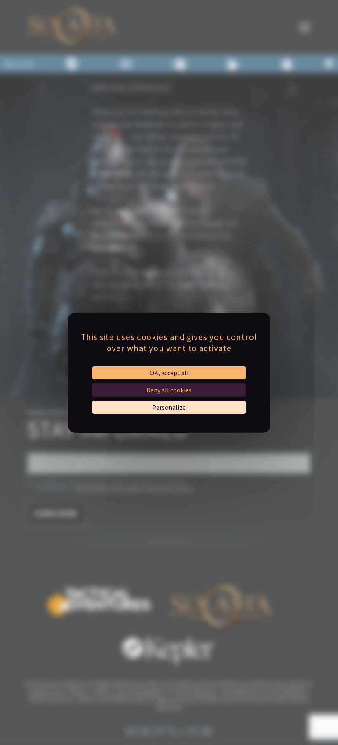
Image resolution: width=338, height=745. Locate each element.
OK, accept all (169, 373)
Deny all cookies (169, 390)
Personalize (169, 407)
